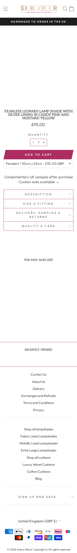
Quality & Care (39, 226)
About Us (38, 382)
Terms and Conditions (38, 403)
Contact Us (38, 374)
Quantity (38, 134)
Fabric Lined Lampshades (38, 436)
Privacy (38, 410)
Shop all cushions (38, 457)
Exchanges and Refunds (38, 396)
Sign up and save (37, 496)
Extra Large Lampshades (38, 450)
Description (38, 194)
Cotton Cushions (38, 472)
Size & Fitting (38, 203)
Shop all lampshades (38, 429)
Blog (38, 479)
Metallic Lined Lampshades (38, 443)
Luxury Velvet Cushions (38, 465)
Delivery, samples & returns (38, 214)
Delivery (38, 389)
